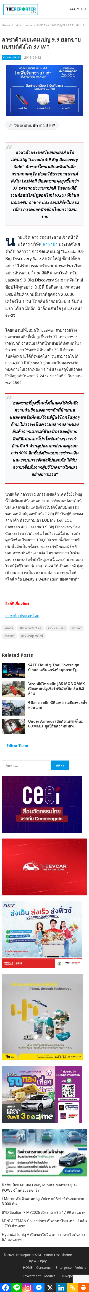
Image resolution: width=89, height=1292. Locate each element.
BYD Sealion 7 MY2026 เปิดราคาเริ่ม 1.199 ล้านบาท (44, 1212)
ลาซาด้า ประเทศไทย (22, 615)
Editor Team (17, 745)
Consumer (44, 1267)
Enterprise (64, 1267)
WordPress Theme (58, 1255)
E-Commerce (23, 25)
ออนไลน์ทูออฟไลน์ (32, 636)
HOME (28, 1267)
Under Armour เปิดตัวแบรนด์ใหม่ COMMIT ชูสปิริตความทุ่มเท (56, 724)
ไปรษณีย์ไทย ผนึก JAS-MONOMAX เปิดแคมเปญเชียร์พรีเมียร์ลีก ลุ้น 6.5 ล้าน (56, 688)
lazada (9, 628)
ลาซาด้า (50, 244)
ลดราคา (76, 628)
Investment (32, 1276)
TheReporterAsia (30, 628)
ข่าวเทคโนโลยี (56, 628)
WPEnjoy (40, 1261)
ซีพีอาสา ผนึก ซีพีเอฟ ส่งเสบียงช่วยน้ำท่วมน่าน (57, 705)
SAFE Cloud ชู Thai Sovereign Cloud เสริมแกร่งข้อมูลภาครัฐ (53, 667)
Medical (50, 1276)
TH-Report (68, 1276)
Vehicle (80, 1267)
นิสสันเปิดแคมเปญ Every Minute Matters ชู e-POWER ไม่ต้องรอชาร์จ (39, 1188)
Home (6, 25)
